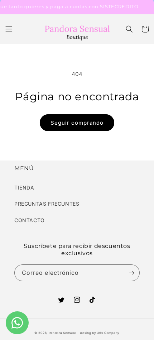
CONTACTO (29, 220)
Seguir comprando (77, 122)
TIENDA (24, 188)
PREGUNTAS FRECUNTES (46, 204)
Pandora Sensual (62, 333)
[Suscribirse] (131, 272)
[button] (9, 29)
